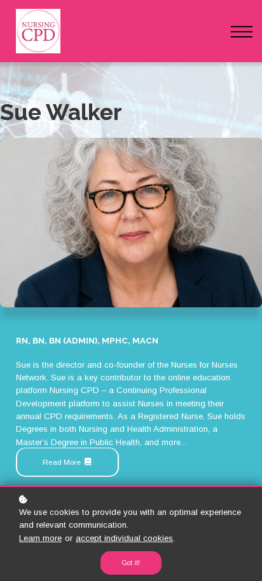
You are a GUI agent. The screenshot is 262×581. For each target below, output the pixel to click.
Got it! (131, 562)
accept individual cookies (124, 538)
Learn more (40, 538)
